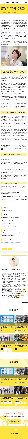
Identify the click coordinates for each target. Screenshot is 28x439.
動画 (15, 401)
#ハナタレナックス (6, 401)
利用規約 (16, 433)
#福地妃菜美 (23, 330)
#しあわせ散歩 (19, 330)
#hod (16, 404)
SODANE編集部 (18, 324)
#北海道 (10, 401)
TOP (2, 251)
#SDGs (9, 249)
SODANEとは (12, 433)
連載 (26, 2)
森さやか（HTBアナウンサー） (13, 12)
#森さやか (4, 249)
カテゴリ (21, 2)
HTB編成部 (4, 343)
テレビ (6, 251)
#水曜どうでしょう (19, 401)
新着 (13, 2)
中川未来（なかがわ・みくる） (7, 324)
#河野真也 (16, 384)
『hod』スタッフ (18, 395)
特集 (17, 2)
